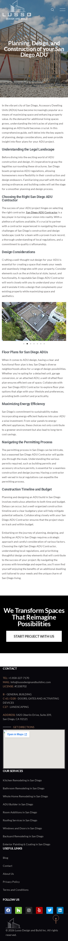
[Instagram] (29, 910)
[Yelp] (39, 910)
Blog (5, 857)
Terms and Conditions (16, 889)
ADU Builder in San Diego (18, 804)
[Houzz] (18, 910)
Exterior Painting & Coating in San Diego (26, 844)
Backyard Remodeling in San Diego (23, 836)
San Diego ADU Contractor (42, 212)
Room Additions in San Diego (20, 812)
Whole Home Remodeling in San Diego (25, 796)
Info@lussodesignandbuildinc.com (31, 682)
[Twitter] (49, 910)
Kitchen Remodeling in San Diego (22, 780)
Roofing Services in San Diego (20, 820)
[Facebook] (8, 910)
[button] (6, 321)
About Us (8, 873)
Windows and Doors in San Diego (22, 828)
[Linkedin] (60, 910)
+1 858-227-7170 (18, 677)
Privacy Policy (11, 881)
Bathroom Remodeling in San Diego (23, 788)
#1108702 (21, 686)
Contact (7, 865)
